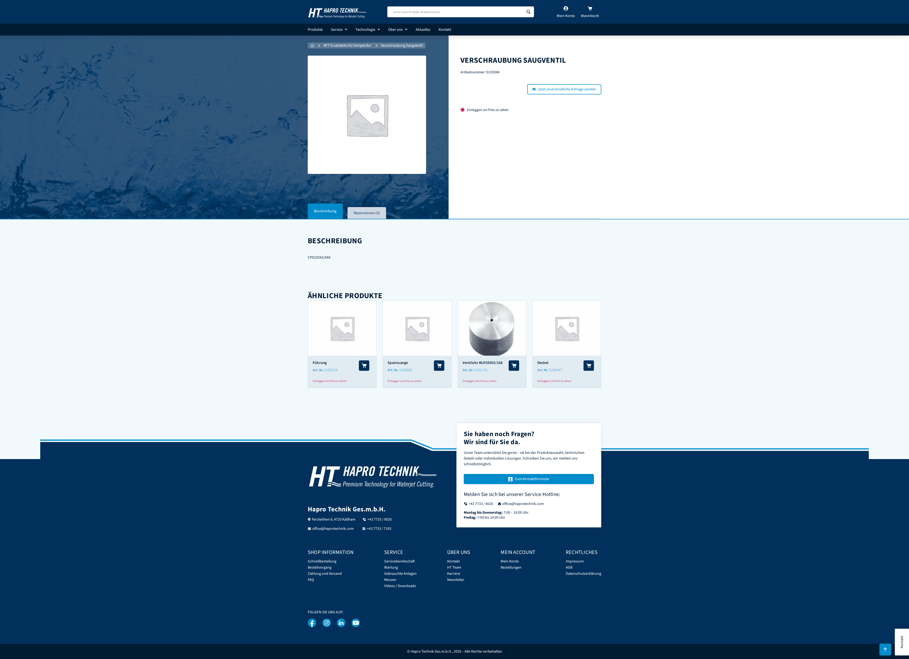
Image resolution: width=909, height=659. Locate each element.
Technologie (365, 29)
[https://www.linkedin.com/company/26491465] (341, 623)
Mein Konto (510, 561)
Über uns (395, 29)
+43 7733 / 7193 (379, 528)
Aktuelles (423, 29)
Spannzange (398, 362)
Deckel (542, 362)
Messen (390, 579)
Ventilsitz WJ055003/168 (483, 362)
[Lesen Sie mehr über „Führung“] (364, 365)
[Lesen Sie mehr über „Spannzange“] (439, 365)
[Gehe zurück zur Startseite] (337, 11)
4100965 (405, 370)
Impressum (575, 561)
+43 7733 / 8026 (379, 519)
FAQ (311, 579)
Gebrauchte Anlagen (400, 573)
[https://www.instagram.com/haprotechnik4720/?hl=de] (326, 623)
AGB (569, 567)
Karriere (453, 573)
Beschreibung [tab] (325, 211)
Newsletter (455, 579)
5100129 (331, 370)
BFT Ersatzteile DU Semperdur (347, 45)
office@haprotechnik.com (333, 528)
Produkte (315, 29)
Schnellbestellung (322, 561)
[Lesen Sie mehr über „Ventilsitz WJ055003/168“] (514, 365)
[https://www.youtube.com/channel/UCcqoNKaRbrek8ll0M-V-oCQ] (356, 623)
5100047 (555, 370)
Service (337, 29)
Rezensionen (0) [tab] (367, 213)
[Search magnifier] (528, 12)
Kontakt (445, 29)
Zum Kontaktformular (532, 479)
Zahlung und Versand (325, 573)
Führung (320, 362)
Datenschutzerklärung (583, 573)
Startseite (312, 45)
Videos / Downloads (400, 586)
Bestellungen (511, 567)
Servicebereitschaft (399, 561)
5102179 (480, 370)
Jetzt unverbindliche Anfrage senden (567, 89)
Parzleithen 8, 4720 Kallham (333, 519)
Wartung (391, 567)
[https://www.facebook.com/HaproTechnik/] (312, 623)
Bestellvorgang (319, 567)
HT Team (454, 567)
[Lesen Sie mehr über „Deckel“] (589, 365)
